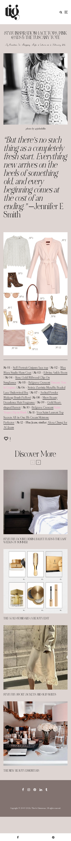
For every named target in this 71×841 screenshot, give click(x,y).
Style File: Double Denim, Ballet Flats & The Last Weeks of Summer (35, 541)
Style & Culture (39, 45)
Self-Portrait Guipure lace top (30, 367)
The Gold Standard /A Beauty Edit (26, 618)
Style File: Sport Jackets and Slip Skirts (29, 694)
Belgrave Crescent (39, 382)
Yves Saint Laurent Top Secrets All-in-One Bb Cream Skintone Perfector (33, 417)
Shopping (26, 45)
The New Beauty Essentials (21, 770)
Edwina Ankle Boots (55, 372)
